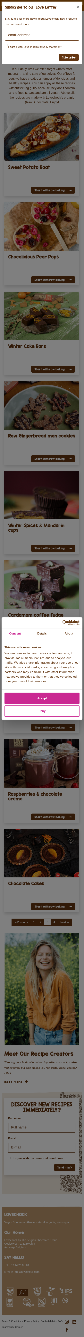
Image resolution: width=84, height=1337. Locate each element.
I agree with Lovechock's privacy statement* (35, 46)
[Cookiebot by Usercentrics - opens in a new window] (62, 622)
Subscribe (69, 57)
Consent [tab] (15, 633)
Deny (42, 711)
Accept (42, 698)
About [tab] (69, 633)
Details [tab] (42, 633)
